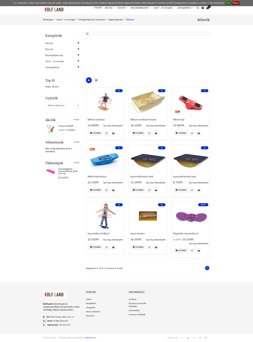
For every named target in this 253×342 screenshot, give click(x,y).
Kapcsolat (90, 316)
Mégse (236, 3)
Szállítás (132, 299)
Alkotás (108, 8)
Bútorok (121, 8)
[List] (96, 80)
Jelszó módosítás (93, 312)
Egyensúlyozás (116, 19)
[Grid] (89, 80)
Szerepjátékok (184, 8)
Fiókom (89, 299)
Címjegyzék (90, 308)
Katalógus (48, 19)
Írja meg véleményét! (113, 126)
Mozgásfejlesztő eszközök (92, 19)
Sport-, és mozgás (163, 8)
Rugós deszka (52, 87)
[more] (76, 120)
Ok (228, 3)
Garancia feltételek (137, 315)
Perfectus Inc (91, 338)
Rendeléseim (91, 303)
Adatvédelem (134, 310)
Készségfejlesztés (139, 8)
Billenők (130, 19)
